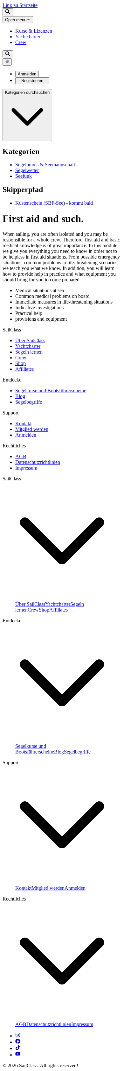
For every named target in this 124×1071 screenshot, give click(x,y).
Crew (20, 42)
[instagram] (17, 1035)
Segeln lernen (29, 352)
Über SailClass (30, 340)
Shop (20, 363)
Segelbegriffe (28, 402)
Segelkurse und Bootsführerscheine (50, 390)
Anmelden (27, 74)
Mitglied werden (31, 429)
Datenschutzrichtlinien (37, 462)
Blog (20, 396)
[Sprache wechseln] (7, 61)
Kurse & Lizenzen (33, 31)
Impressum (26, 468)
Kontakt (23, 423)
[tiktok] (17, 1048)
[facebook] (17, 1042)
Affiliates (24, 369)
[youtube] (17, 1054)
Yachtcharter (27, 36)
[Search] (8, 12)
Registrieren (32, 80)
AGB (20, 456)
